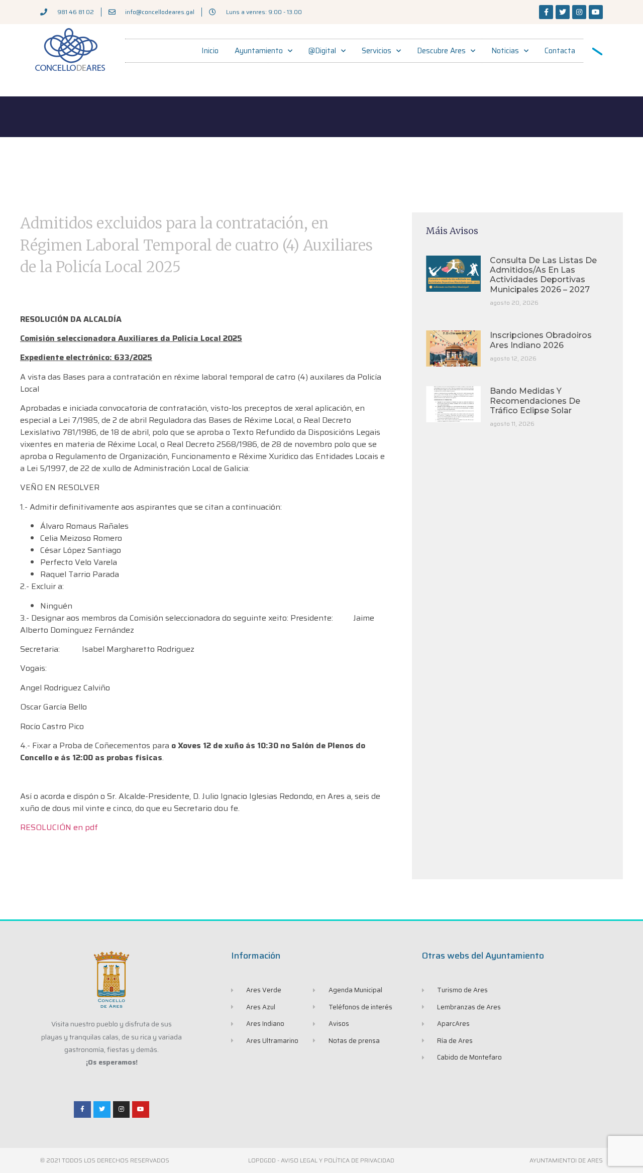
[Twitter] (563, 12)
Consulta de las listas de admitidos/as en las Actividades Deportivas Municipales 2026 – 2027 (543, 275)
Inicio (210, 51)
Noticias (505, 51)
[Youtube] (596, 12)
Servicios (376, 51)
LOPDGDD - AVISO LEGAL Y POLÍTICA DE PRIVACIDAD (321, 1160)
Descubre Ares (441, 51)
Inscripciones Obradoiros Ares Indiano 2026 (541, 339)
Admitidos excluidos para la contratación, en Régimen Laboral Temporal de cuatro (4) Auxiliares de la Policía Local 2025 (196, 245)
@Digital (322, 51)
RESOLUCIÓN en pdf (59, 827)
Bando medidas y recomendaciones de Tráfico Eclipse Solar (535, 400)
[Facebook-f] (546, 12)
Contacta (560, 51)
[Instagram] (579, 12)
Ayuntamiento (259, 51)
